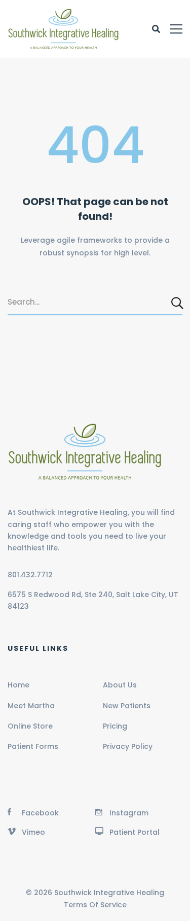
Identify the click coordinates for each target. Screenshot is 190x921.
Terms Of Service (95, 905)
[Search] (178, 302)
